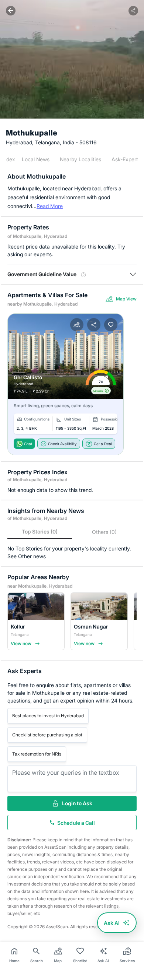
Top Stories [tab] (40, 531)
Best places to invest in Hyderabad (48, 715)
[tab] (35, 159)
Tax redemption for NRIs (36, 754)
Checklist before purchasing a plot (47, 735)
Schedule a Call (76, 823)
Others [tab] (104, 532)
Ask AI (112, 923)
